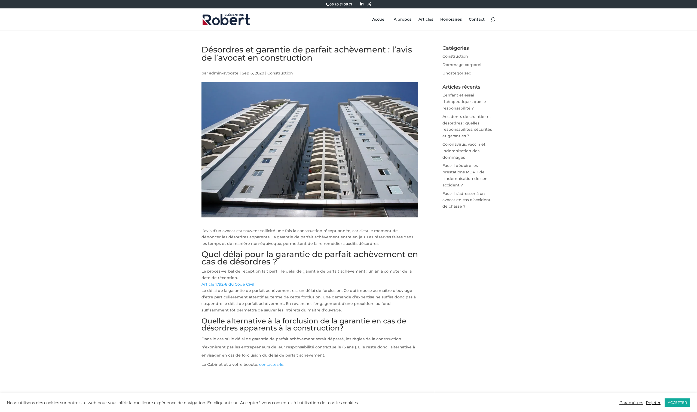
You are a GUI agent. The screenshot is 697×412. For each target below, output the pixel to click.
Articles (425, 19)
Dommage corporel (461, 64)
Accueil (379, 19)
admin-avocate (224, 73)
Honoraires (451, 19)
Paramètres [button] (631, 402)
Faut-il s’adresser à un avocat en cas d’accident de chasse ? (466, 200)
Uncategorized (457, 73)
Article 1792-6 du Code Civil (227, 284)
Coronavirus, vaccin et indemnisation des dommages (463, 151)
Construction (280, 73)
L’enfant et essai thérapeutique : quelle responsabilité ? (464, 102)
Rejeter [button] (653, 402)
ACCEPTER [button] (677, 402)
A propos (402, 19)
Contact (477, 19)
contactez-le (271, 364)
